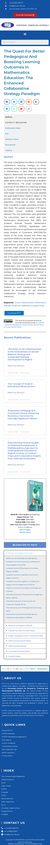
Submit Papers (25, 530)
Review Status (25, 532)
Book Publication (8, 753)
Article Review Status (10, 746)
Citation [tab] (8, 150)
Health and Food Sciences (17, 646)
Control (17, 302)
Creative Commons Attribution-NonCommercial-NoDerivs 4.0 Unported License (24, 325)
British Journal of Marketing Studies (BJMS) (21, 558)
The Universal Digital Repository (13, 776)
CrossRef (4, 814)
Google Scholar (6, 811)
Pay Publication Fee (9, 749)
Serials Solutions (7, 798)
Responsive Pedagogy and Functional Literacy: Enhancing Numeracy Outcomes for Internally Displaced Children (23, 414)
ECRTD (4, 789)
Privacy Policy (7, 756)
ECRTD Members (8, 734)
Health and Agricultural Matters (19, 641)
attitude (7, 305)
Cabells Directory (7, 779)
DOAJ (3, 795)
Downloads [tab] (10, 145)
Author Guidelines (25, 527)
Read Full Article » (16, 366)
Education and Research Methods (20, 625)
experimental (38, 305)
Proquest (4, 792)
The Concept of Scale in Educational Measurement (21, 385)
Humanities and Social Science (19, 651)
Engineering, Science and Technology (21, 631)
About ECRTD (7, 730)
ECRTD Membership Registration (14, 737)
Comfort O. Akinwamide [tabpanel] (16, 122)
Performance (40, 302)
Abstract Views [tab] (12, 139)
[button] (25, 34)
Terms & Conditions (25, 842)
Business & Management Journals (20, 553)
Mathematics (27, 302)
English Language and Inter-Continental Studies (25, 636)
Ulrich (3, 783)
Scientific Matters (14, 656)
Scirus (3, 805)
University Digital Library (10, 808)
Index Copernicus (7, 802)
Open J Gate (6, 786)
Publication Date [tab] (12, 128)
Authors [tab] (8, 117)
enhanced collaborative (22, 305)
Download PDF (14, 313)
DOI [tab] (6, 134)
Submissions (6, 740)
